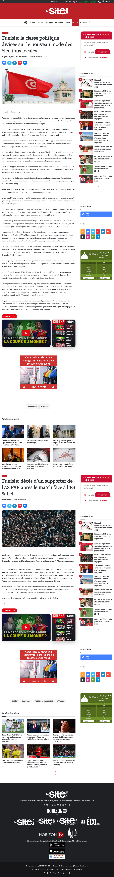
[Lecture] (26, 333)
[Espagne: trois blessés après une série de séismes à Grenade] (38, 455)
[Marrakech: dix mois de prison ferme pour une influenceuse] (86, 150)
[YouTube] (58, 805)
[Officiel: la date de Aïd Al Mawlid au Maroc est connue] (86, 159)
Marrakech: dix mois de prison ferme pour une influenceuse (103, 149)
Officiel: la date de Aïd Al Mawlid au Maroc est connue (103, 159)
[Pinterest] (20, 63)
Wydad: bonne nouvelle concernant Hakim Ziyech (103, 168)
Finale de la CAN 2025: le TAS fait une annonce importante (103, 93)
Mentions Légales (66, 869)
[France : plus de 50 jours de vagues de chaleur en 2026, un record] (64, 431)
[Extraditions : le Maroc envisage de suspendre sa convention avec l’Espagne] (86, 125)
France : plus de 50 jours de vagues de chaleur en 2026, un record (64, 443)
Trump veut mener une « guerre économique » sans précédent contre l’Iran (12, 443)
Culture (83, 22)
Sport (68, 22)
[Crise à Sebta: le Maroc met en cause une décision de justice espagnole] (86, 115)
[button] (26, 333)
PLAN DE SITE (78, 869)
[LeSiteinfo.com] (57, 11)
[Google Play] (66, 805)
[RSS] (45, 805)
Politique (49, 22)
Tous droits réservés (81, 866)
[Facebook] (4, 63)
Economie (59, 22)
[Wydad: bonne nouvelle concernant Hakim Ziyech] (86, 169)
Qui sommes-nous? (52, 869)
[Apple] (61, 805)
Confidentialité (103, 57)
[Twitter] (9, 63)
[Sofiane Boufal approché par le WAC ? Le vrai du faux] (86, 179)
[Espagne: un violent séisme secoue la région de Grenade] (64, 455)
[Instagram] (63, 805)
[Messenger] (25, 63)
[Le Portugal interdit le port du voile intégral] (38, 431)
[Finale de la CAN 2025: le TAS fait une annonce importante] (86, 94)
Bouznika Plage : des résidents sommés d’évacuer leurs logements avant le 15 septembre (102, 138)
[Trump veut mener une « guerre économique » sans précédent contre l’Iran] (13, 431)
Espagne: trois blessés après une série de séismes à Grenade (37, 466)
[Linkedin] (14, 63)
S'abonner (102, 52)
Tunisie (45, 407)
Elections (33, 407)
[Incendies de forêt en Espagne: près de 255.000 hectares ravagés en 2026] (13, 455)
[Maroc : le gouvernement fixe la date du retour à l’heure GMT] (86, 83)
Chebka (34, 22)
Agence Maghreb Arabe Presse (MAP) (15, 57)
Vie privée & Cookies (38, 869)
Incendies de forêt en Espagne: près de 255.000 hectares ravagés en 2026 (11, 466)
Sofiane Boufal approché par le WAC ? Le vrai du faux (103, 178)
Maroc (40, 22)
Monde (75, 22)
